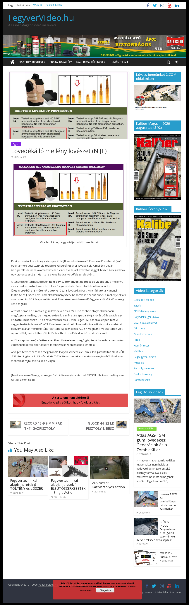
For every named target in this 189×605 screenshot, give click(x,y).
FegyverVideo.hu (41, 17)
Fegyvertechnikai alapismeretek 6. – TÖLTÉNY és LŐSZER (26, 484)
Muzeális (139, 362)
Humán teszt (119, 62)
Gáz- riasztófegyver (90, 62)
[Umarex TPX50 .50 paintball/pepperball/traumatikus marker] (146, 492)
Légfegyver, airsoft (145, 357)
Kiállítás (138, 351)
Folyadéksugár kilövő (146, 317)
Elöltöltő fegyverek (145, 311)
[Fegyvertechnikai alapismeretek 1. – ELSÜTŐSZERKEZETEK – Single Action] (68, 458)
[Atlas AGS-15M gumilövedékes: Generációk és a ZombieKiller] (157, 400)
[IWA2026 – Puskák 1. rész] (146, 551)
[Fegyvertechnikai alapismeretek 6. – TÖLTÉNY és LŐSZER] (28, 458)
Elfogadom (105, 590)
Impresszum (146, 592)
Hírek (137, 340)
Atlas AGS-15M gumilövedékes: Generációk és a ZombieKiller (152, 442)
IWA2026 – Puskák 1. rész (47, 5)
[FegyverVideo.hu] (12, 62)
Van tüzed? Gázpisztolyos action (108, 485)
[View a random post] (177, 62)
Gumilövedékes (143, 334)
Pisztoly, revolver (32, 62)
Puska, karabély (61, 62)
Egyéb (16, 144)
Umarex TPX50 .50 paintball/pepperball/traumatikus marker (169, 501)
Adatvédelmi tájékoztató (168, 592)
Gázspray (139, 328)
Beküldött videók (144, 299)
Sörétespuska (142, 380)
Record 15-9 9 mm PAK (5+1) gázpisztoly (43, 426)
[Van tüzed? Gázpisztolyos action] (109, 458)
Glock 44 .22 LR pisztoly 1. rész (100, 426)
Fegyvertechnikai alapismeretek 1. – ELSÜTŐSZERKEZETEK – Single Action (68, 486)
